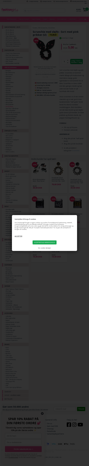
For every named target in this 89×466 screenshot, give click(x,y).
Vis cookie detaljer (44, 248)
